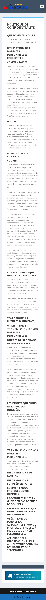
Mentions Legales (17, 591)
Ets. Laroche (31, 591)
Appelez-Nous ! (24, 597)
